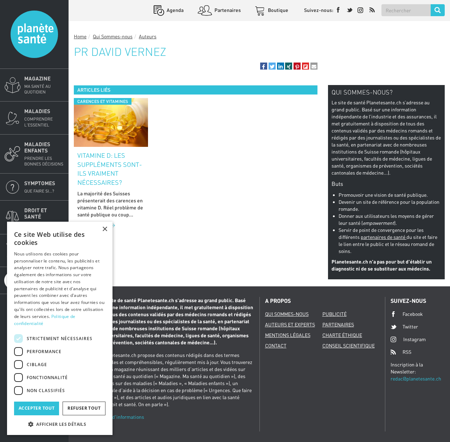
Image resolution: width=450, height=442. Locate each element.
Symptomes (39, 187)
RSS (407, 352)
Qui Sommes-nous (113, 36)
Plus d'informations (122, 417)
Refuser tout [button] (84, 408)
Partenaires (227, 10)
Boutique (277, 10)
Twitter (410, 327)
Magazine (37, 85)
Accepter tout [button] (36, 408)
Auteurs (147, 36)
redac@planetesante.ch (416, 379)
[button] (263, 66)
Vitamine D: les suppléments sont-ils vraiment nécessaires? (109, 168)
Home (80, 36)
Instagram (414, 339)
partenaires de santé (383, 237)
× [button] (104, 229)
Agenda (175, 10)
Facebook (413, 314)
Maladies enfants (43, 154)
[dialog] (59, 328)
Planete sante (34, 34)
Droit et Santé (37, 217)
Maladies (38, 117)
